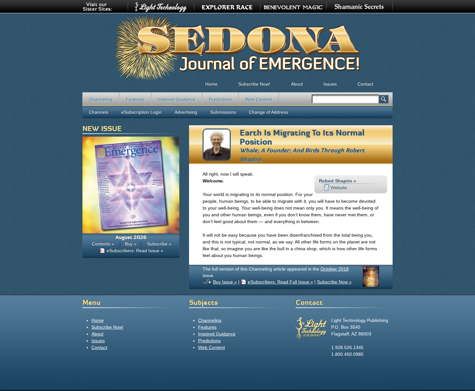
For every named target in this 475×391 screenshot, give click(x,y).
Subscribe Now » (334, 281)
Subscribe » (159, 243)
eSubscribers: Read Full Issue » (280, 281)
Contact (365, 84)
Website (339, 187)
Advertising (185, 112)
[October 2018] (371, 285)
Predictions (220, 99)
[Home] (237, 47)
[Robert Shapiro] (217, 159)
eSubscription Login (141, 112)
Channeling (100, 99)
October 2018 (335, 269)
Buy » (130, 243)
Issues (330, 84)
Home (211, 84)
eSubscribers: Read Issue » (135, 250)
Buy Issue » (225, 281)
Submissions (223, 112)
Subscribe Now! (254, 84)
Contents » (103, 243)
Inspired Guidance (176, 99)
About (297, 84)
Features (135, 99)
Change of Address (268, 112)
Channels (98, 112)
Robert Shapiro (335, 180)
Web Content (258, 99)
